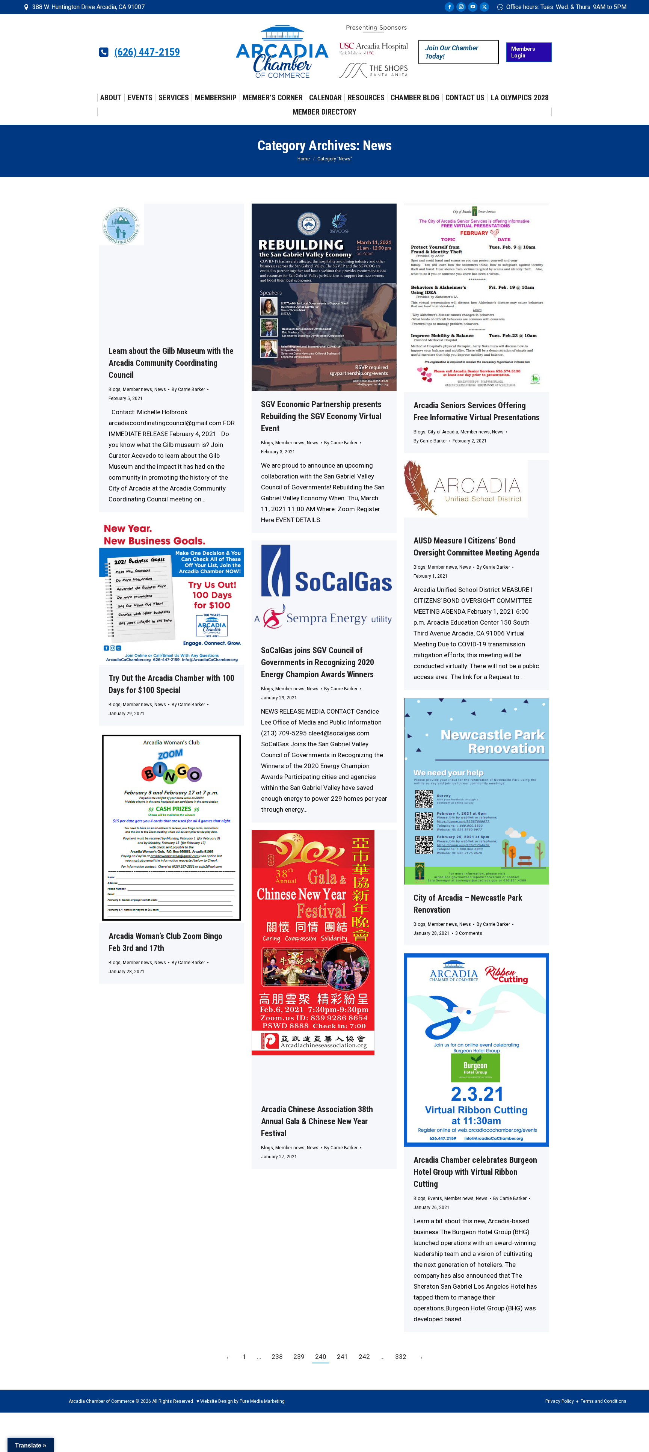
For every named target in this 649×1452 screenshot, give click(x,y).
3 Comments (468, 933)
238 (277, 1356)
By (188, 389)
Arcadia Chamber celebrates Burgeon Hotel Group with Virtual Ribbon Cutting (475, 1172)
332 (400, 1356)
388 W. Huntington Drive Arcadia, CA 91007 (88, 7)
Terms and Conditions (603, 1401)
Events (435, 1198)
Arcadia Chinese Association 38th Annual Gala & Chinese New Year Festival (317, 1121)
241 (342, 1356)
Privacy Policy (559, 1401)
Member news (137, 389)
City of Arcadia (443, 432)
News (160, 389)
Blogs (115, 389)
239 (299, 1356)
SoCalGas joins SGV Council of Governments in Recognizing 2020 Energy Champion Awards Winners (317, 662)
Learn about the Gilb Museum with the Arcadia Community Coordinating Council (171, 363)
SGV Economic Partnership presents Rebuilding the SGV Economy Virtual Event (321, 416)
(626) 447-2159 (147, 52)
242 (364, 1356)
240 (320, 1356)
